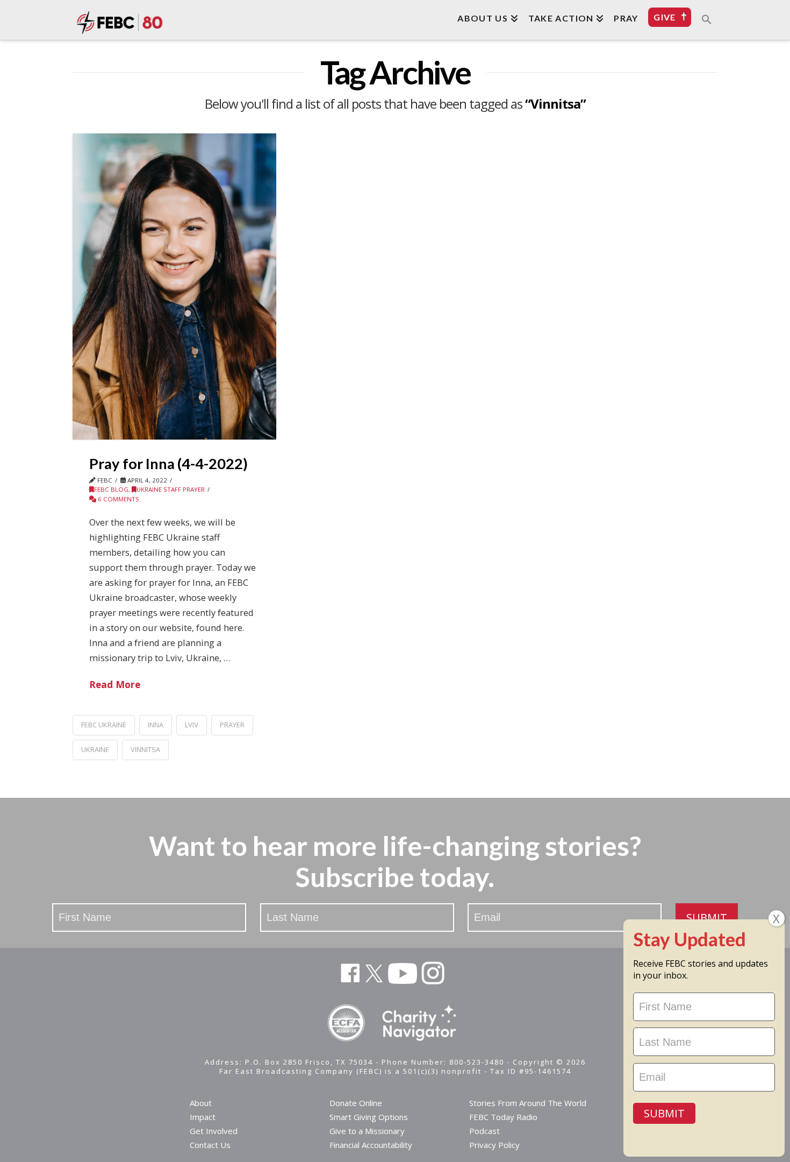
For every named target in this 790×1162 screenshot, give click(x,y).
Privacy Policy (494, 1144)
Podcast (484, 1130)
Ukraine (95, 749)
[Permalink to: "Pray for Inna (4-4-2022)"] (174, 286)
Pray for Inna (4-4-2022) (168, 463)
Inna (155, 724)
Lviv (191, 724)
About (201, 1102)
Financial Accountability (370, 1144)
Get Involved (214, 1130)
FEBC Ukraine (103, 724)
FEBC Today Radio (503, 1116)
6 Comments (117, 499)
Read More (114, 684)
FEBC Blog (111, 489)
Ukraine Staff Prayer (171, 489)
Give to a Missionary (367, 1130)
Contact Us (210, 1144)
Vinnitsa (145, 749)
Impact (203, 1116)
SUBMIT (706, 917)
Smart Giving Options (368, 1116)
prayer (232, 724)
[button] (706, 19)
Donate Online (355, 1102)
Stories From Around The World (527, 1102)
